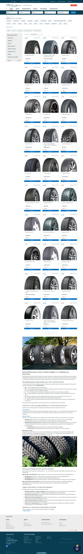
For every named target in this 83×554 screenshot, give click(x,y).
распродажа (43, 9)
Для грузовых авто (28, 30)
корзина (73, 5)
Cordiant (20, 23)
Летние (14, 30)
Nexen (65, 23)
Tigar (60, 23)
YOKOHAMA (43, 20)
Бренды (37, 541)
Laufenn (8, 23)
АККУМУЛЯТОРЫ (46, 519)
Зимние (8, 30)
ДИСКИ (25, 519)
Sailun (41, 23)
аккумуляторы (26, 9)
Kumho (49, 20)
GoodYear (23, 20)
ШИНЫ (7, 519)
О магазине (52, 1)
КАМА (25, 23)
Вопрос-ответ (38, 538)
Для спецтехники (37, 30)
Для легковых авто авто (47, 524)
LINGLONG (47, 23)
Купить (31, 63)
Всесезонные (20, 30)
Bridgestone (16, 20)
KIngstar (36, 20)
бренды (35, 9)
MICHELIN (9, 20)
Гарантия (26, 541)
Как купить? (26, 538)
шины (11, 9)
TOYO (30, 23)
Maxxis (35, 23)
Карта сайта (49, 538)
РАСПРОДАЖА (62, 519)
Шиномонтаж (38, 536)
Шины (60, 522)
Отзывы (37, 539)
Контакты (70, 1)
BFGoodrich (54, 23)
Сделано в (41, 552)
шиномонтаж (54, 9)
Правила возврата (27, 542)
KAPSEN (70, 20)
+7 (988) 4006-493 (23, 1)
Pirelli (14, 23)
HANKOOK (30, 20)
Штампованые (27, 524)
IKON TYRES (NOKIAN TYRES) (60, 20)
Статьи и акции (38, 542)
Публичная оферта (9, 551)
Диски (60, 524)
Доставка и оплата (61, 1)
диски (17, 9)
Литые (25, 522)
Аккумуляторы (62, 525)
